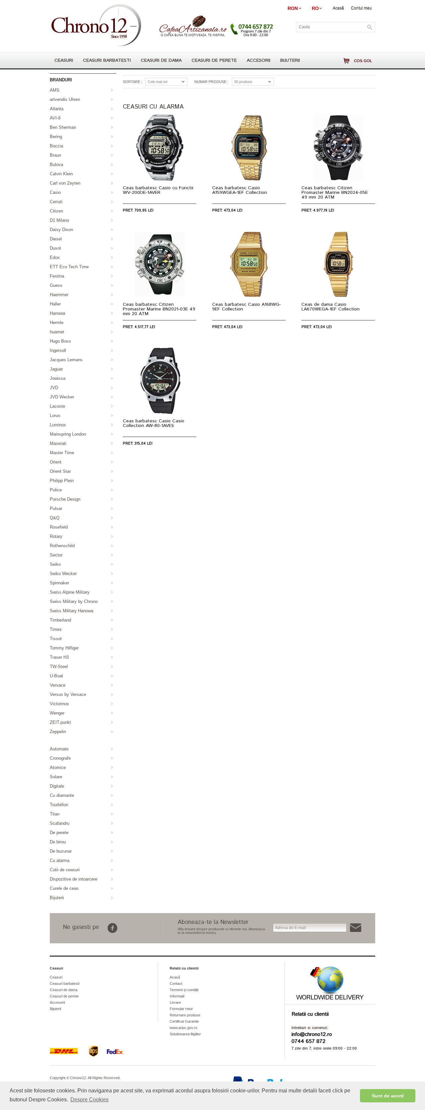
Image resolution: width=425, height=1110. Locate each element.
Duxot (55, 248)
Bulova (56, 164)
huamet (57, 331)
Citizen (56, 211)
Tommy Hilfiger (64, 647)
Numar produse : (211, 82)
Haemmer (59, 294)
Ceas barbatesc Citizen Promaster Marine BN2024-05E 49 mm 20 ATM (334, 193)
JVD (54, 387)
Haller (55, 303)
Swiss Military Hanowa (71, 610)
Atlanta (56, 108)
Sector (56, 555)
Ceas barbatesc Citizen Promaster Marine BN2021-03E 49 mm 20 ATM (159, 309)
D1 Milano (59, 220)
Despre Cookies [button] (89, 1099)
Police (56, 489)
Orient (55, 462)
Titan (54, 813)
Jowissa (57, 378)
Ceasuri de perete (214, 60)
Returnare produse (185, 1015)
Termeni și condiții (184, 990)
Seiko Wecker (63, 573)
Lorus (55, 415)
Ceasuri (63, 60)
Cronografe (60, 758)
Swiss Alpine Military (70, 592)
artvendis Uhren (65, 99)
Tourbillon (59, 804)
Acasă (338, 8)
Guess (56, 285)
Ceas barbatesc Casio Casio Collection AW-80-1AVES (153, 423)
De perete (59, 832)
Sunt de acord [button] (388, 1095)
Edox (55, 257)
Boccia (56, 145)
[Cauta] (370, 27)
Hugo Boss (60, 341)
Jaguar (56, 369)
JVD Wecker (62, 396)
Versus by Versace (68, 694)
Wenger (57, 713)
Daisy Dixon (61, 229)
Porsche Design (65, 499)
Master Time (62, 452)
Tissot (56, 638)
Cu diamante (62, 795)
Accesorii (258, 60)
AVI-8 (55, 118)
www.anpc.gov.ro (183, 1028)
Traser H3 (59, 657)
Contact (176, 983)
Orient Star (60, 471)
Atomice (58, 767)
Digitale (57, 786)
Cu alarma (59, 860)
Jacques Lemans (66, 359)
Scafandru (59, 823)
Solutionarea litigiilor (185, 1034)
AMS (54, 90)
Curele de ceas (64, 888)
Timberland (60, 620)
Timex (56, 629)
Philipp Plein (62, 480)
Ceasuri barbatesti (107, 60)
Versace (57, 685)
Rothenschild (62, 545)
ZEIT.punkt (60, 722)
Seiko (55, 564)
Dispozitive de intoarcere (73, 879)
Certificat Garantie (184, 1021)
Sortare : (132, 82)
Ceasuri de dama (161, 60)
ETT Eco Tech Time (69, 266)
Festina (57, 276)
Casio (55, 192)
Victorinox (59, 703)
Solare (56, 776)
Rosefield (59, 527)
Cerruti (56, 201)
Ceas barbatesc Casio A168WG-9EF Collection (246, 306)
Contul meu (361, 8)
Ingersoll (58, 350)
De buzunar (61, 851)
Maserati (58, 443)
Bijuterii (290, 60)
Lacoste (57, 406)
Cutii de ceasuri (65, 869)
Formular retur (181, 1009)
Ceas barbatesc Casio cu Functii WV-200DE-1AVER (158, 190)
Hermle (56, 322)
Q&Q (54, 517)
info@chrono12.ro (312, 1034)
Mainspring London (68, 434)
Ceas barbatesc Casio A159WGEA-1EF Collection (239, 190)
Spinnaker (59, 582)
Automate (59, 748)
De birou (58, 841)
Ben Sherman (63, 127)
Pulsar (56, 508)
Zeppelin (58, 731)
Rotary (56, 536)
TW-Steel (59, 666)
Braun (55, 155)
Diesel (56, 238)
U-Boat (56, 675)
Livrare (175, 1002)
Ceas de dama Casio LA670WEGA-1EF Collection (330, 306)
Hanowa (57, 313)
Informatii (177, 996)
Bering (56, 136)
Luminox (58, 424)
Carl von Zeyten (65, 183)
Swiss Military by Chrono (74, 601)
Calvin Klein (61, 173)
